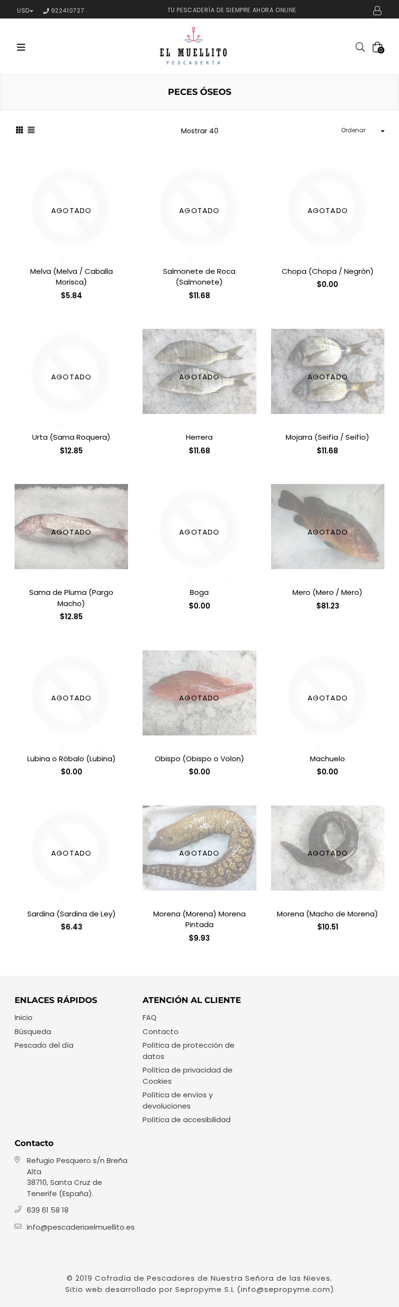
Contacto (161, 1031)
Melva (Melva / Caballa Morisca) (71, 276)
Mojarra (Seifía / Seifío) (327, 437)
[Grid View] (19, 131)
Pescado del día (44, 1045)
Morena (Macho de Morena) (327, 914)
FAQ (150, 1017)
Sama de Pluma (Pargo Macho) (71, 598)
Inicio (24, 1017)
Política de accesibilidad (187, 1119)
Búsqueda (33, 1031)
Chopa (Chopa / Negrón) (328, 271)
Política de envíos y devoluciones (178, 1100)
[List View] (31, 131)
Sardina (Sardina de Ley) (71, 914)
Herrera (199, 437)
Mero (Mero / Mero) (327, 592)
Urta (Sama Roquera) (71, 437)
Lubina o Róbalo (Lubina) (71, 758)
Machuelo (327, 758)
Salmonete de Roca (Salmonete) (199, 276)
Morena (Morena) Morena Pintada (199, 919)
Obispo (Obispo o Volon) (199, 758)
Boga (199, 592)
